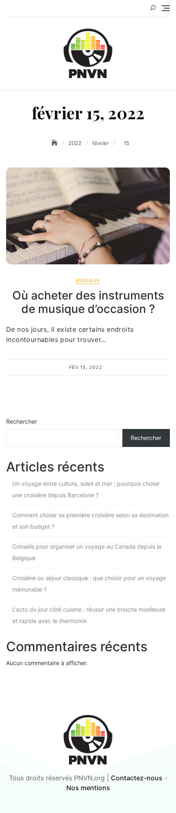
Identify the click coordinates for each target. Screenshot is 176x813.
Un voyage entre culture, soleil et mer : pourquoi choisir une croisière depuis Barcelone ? (86, 489)
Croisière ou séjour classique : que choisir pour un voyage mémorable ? (89, 583)
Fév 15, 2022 (85, 367)
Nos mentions (88, 788)
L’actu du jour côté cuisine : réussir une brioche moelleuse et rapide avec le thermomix (88, 615)
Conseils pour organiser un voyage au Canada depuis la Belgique (86, 552)
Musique (88, 280)
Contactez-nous (136, 778)
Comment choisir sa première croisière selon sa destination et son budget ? (90, 520)
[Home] (55, 142)
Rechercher (21, 421)
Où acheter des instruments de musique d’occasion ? (88, 302)
